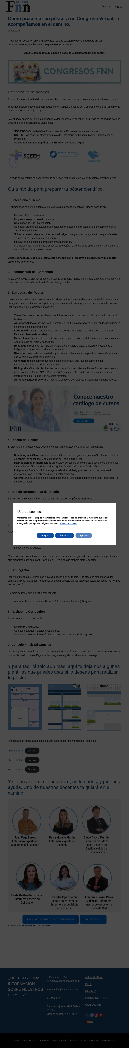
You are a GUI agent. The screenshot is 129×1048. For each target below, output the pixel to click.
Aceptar (45, 535)
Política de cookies (68, 523)
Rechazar (64, 535)
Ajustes (84, 535)
